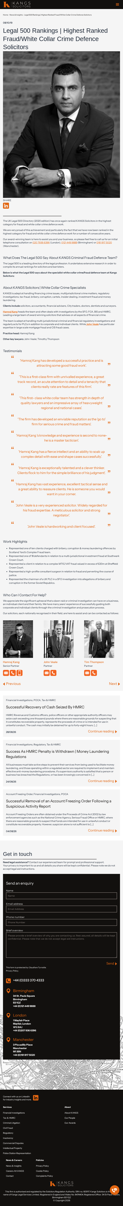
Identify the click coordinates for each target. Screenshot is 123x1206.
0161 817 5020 (104, 242)
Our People (69, 1118)
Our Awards (70, 1123)
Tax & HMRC (9, 1118)
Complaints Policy (44, 1176)
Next (113, 683)
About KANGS (71, 1112)
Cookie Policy (42, 1171)
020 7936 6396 (41, 242)
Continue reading (101, 731)
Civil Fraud (8, 1128)
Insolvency (8, 1138)
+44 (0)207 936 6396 (24, 1030)
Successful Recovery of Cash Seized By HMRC (45, 707)
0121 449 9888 (69, 242)
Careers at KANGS (15, 1171)
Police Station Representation (17, 1153)
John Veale (92, 324)
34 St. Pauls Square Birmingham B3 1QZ (24, 999)
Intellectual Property (12, 1148)
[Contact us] (114, 1190)
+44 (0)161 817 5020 (24, 1054)
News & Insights (16, 15)
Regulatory (8, 1133)
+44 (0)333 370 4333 (28, 980)
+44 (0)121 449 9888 (24, 1006)
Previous (13, 683)
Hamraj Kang (10, 311)
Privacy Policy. (12, 971)
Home (5, 15)
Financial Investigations (14, 1112)
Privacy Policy (42, 1166)
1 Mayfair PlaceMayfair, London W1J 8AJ (22, 1024)
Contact (10, 1176)
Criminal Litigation (11, 1123)
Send (110, 963)
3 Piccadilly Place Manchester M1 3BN (23, 1048)
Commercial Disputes (13, 1143)
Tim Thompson (94, 662)
